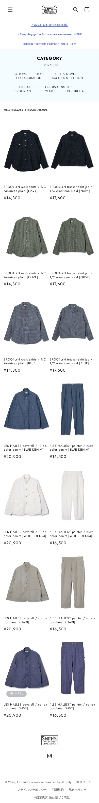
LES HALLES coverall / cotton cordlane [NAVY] (25, 707)
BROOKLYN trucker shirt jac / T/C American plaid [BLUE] (71, 362)
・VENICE (49, 91)
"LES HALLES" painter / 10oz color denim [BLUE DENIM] (71, 448)
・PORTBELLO (74, 91)
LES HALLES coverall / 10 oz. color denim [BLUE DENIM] (25, 448)
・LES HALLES (25, 87)
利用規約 (58, 790)
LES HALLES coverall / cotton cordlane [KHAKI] (25, 620)
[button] (10, 9)
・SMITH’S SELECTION (66, 78)
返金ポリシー (85, 782)
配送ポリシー (78, 790)
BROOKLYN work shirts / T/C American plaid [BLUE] (25, 362)
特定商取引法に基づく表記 (52, 797)
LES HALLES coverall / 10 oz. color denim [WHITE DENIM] (25, 534)
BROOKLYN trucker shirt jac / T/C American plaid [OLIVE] (71, 275)
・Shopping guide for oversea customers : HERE (49, 34)
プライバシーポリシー (32, 790)
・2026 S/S (49, 65)
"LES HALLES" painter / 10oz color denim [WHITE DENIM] (71, 534)
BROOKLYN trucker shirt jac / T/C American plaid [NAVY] (71, 189)
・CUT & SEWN (64, 74)
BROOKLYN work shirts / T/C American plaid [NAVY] (25, 189)
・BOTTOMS (18, 74)
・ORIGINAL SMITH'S (58, 87)
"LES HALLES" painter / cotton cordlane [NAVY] (72, 707)
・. (49, 25)
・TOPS (40, 74)
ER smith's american (30, 782)
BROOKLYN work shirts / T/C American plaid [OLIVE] (25, 275)
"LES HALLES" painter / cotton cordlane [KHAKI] (72, 620)
